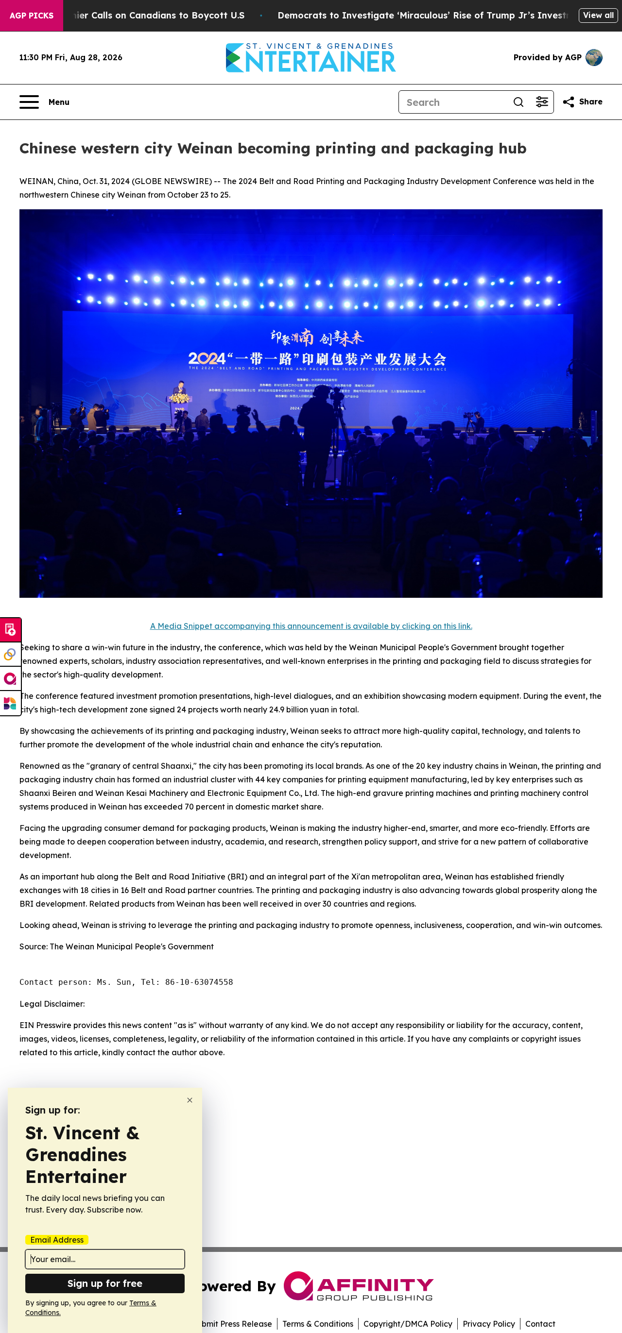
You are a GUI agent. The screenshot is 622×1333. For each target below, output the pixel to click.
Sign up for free (105, 1283)
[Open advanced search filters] (541, 102)
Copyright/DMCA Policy (407, 1324)
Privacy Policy (489, 1324)
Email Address (57, 1240)
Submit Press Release (232, 1324)
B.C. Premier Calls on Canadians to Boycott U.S (139, 15)
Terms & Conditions (317, 1324)
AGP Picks (31, 15)
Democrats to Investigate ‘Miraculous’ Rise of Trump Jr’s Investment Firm (444, 15)
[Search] (518, 102)
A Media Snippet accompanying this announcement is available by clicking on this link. (311, 626)
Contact (540, 1324)
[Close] (189, 1100)
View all (598, 15)
